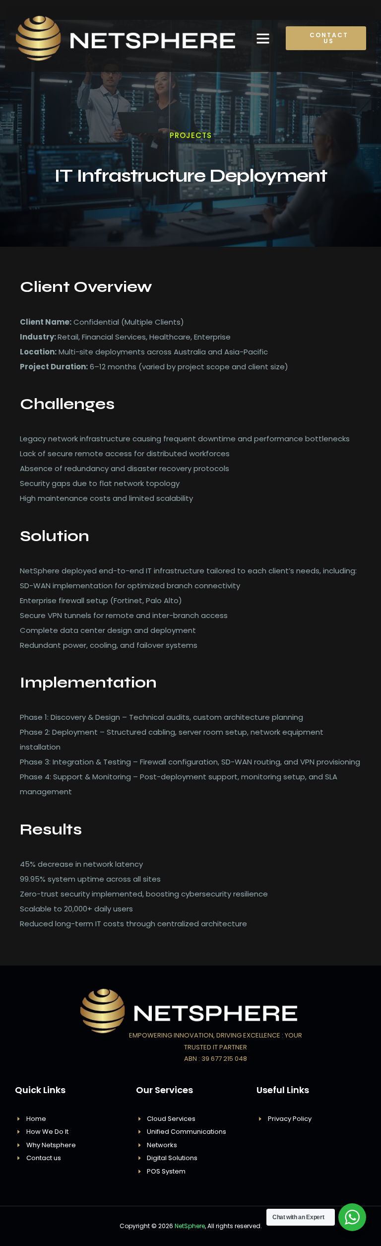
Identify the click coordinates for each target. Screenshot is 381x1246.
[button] (263, 38)
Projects (191, 135)
